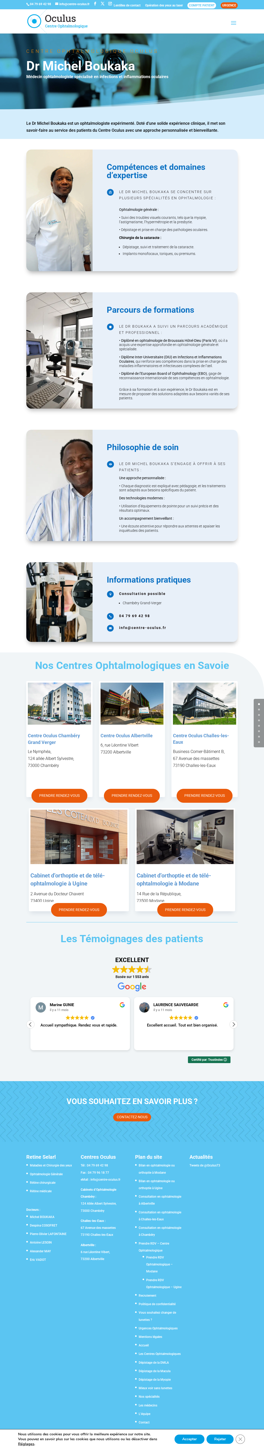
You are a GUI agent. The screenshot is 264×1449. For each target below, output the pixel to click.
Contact (144, 1422)
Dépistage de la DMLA (154, 1362)
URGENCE (229, 5)
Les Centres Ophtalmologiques (160, 1354)
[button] (233, 1024)
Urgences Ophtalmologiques (158, 1328)
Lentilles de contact (127, 5)
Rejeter (220, 1439)
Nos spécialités (149, 1396)
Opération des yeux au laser (164, 5)
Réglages (26, 1444)
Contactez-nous (132, 1117)
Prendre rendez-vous (59, 795)
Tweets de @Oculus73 (204, 1165)
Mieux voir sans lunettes (155, 1388)
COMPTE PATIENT (201, 5)
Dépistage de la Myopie (155, 1379)
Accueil (144, 1345)
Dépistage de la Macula (154, 1371)
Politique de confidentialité (157, 1304)
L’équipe (144, 1414)
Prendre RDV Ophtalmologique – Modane (159, 1264)
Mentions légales (150, 1337)
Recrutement (147, 1295)
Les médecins (148, 1405)
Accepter (189, 1439)
